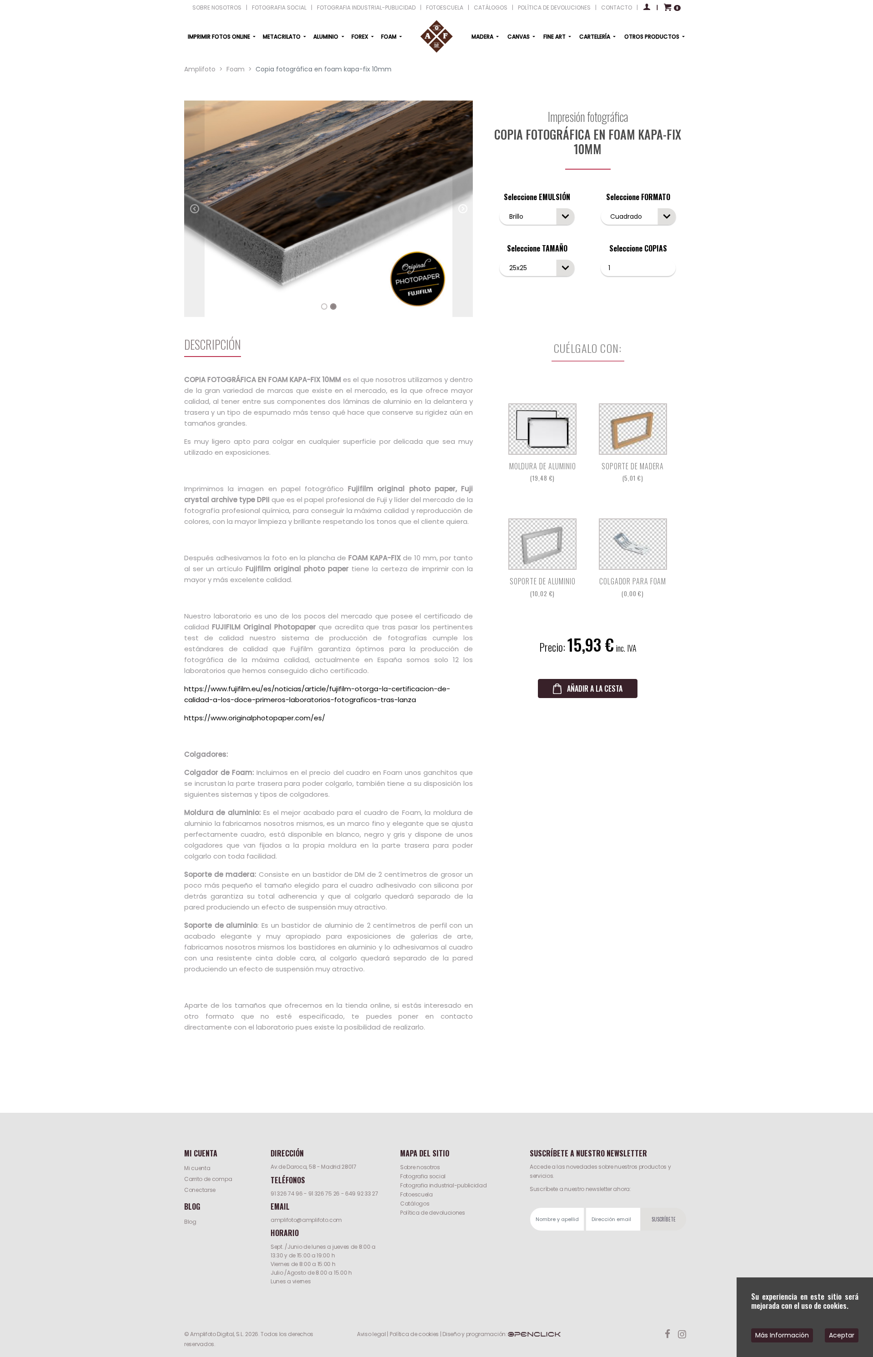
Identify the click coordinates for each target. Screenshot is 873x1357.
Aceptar (841, 1335)
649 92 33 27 (361, 1193)
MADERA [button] (483, 36)
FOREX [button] (360, 36)
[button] (194, 209)
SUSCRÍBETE (664, 1219)
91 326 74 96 (286, 1193)
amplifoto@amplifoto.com (306, 1220)
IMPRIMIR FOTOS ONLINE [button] (219, 36)
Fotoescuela (416, 1194)
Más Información (782, 1335)
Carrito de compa (208, 1179)
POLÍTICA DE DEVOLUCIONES (554, 7)
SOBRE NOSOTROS (216, 7)
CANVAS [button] (519, 36)
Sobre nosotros (420, 1167)
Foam (235, 69)
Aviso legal (371, 1334)
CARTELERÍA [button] (595, 36)
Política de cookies (414, 1334)
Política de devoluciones (432, 1212)
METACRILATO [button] (282, 36)
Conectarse (200, 1190)
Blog (190, 1222)
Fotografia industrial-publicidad (443, 1185)
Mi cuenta (197, 1168)
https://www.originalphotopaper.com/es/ (254, 718)
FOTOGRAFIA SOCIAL (279, 7)
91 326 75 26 (324, 1193)
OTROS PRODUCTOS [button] (652, 36)
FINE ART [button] (555, 36)
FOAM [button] (389, 36)
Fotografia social (423, 1176)
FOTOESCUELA (444, 7)
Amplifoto (200, 69)
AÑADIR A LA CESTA (594, 688)
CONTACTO (616, 7)
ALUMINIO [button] (326, 36)
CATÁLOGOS (490, 7)
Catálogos (414, 1203)
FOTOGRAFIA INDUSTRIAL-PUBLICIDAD (366, 7)
